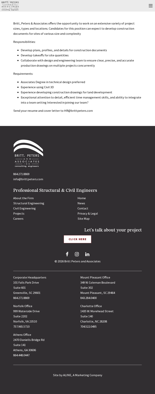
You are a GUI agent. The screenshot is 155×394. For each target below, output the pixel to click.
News (81, 203)
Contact (83, 208)
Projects (18, 213)
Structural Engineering (28, 203)
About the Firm (23, 198)
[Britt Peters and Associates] (10, 5)
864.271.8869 (21, 174)
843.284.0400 (88, 298)
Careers (18, 218)
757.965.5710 (21, 326)
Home (82, 198)
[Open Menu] (151, 5)
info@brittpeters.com (28, 179)
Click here (78, 239)
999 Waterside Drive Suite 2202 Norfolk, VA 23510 (26, 316)
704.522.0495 (88, 326)
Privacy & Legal (88, 213)
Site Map (84, 218)
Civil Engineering (24, 208)
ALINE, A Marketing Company (82, 375)
